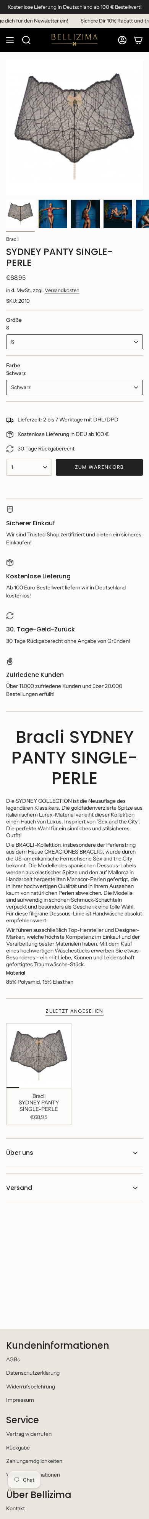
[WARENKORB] (138, 40)
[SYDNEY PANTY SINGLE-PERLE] (38, 1055)
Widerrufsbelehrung (30, 1386)
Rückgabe (18, 1447)
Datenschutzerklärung (33, 1372)
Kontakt (15, 1508)
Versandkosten (62, 290)
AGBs (13, 1359)
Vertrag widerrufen (29, 1433)
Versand (19, 1187)
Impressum (20, 1399)
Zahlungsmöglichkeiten (34, 1461)
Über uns (19, 1152)
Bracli (12, 239)
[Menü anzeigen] (10, 40)
